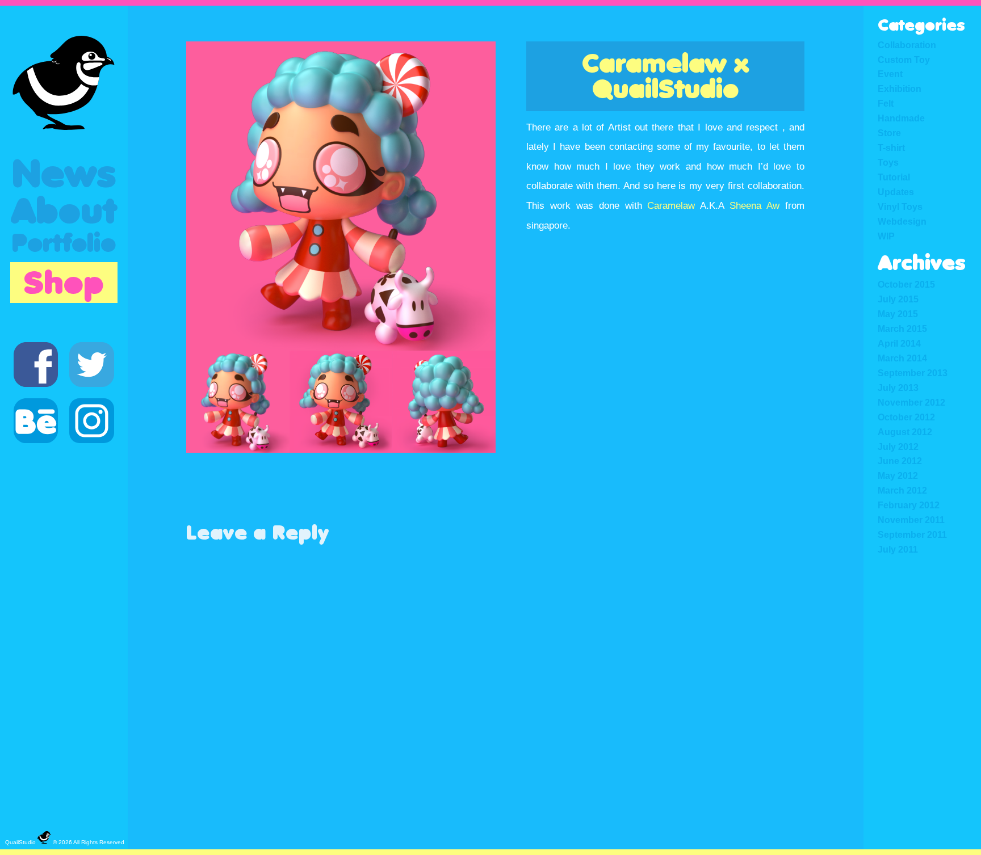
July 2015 (898, 299)
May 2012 (898, 475)
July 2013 (898, 387)
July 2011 (898, 549)
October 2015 (906, 284)
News (64, 173)
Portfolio (64, 243)
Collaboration (907, 45)
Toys (888, 162)
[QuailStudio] (63, 83)
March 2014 (902, 358)
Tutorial (894, 177)
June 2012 (900, 461)
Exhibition (899, 88)
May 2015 (898, 314)
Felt (886, 103)
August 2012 (905, 432)
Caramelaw (671, 205)
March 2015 (902, 328)
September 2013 (913, 373)
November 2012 (911, 402)
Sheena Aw (754, 205)
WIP (886, 236)
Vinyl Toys (900, 206)
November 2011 (911, 520)
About (63, 211)
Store (889, 133)
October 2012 (906, 417)
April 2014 (899, 343)
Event (890, 74)
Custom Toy (904, 59)
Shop (64, 282)
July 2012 (898, 446)
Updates (896, 192)
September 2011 (912, 534)
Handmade (901, 118)
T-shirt (891, 147)
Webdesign (902, 221)
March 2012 (902, 490)
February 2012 (909, 505)
